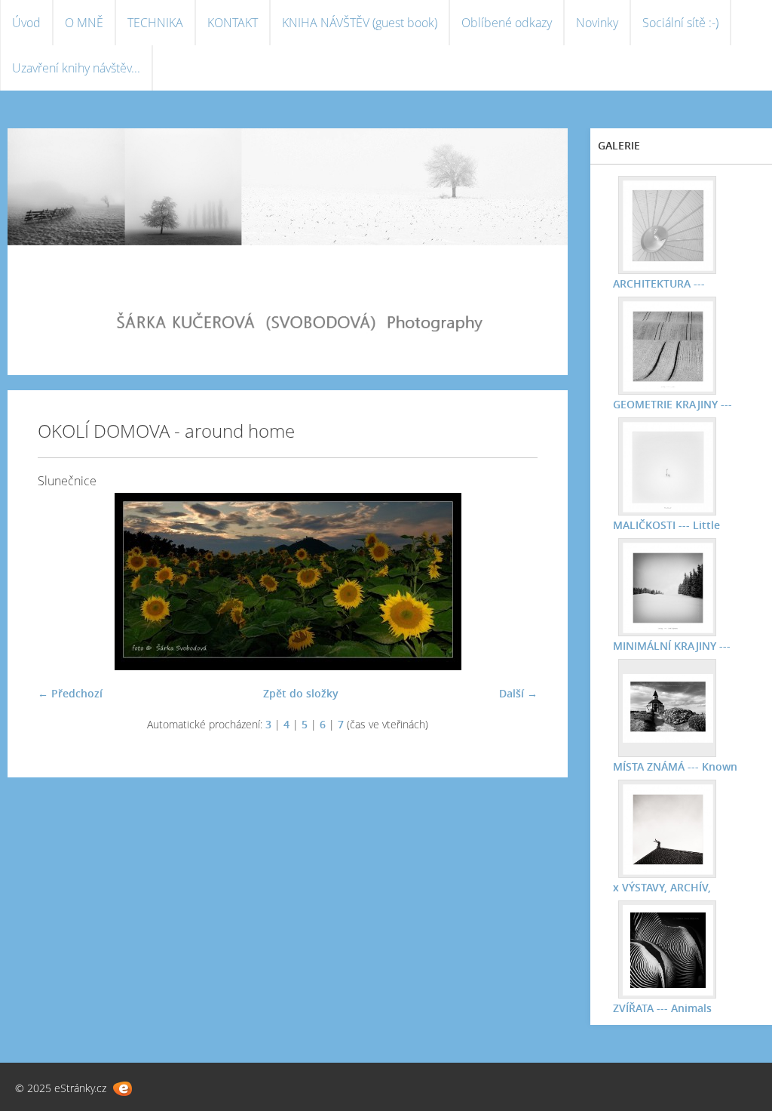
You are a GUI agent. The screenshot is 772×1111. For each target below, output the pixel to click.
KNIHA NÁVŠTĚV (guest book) (359, 22)
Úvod (26, 22)
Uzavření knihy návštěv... (76, 68)
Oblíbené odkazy (506, 22)
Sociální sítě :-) (680, 22)
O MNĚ (84, 22)
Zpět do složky (301, 693)
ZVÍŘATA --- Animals (662, 1008)
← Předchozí (70, 693)
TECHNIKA (155, 22)
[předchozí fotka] (62, 581)
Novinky (597, 22)
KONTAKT (232, 22)
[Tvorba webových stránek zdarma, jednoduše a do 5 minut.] (122, 1089)
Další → (518, 693)
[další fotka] (513, 581)
